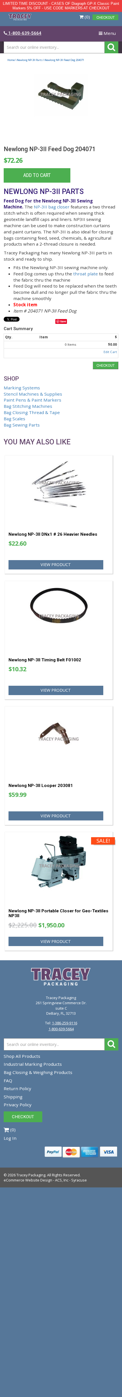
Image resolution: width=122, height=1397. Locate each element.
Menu (108, 34)
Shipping (13, 1097)
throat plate (85, 274)
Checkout (105, 365)
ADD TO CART (37, 175)
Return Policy (17, 1088)
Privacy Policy (17, 1104)
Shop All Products (22, 1056)
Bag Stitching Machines (28, 406)
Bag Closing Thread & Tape (32, 412)
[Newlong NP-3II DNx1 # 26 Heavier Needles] (59, 491)
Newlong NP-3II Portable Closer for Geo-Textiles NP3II (58, 913)
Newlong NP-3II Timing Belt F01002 (45, 659)
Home (11, 60)
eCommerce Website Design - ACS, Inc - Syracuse (45, 1180)
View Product (56, 564)
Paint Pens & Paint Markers (32, 400)
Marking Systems (22, 388)
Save (63, 321)
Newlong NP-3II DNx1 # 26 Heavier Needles (53, 534)
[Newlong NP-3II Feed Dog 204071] (61, 105)
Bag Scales (14, 418)
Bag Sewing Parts (22, 425)
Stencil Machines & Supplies (33, 394)
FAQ (8, 1080)
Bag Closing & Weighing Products (38, 1072)
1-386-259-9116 (64, 1022)
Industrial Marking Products (33, 1064)
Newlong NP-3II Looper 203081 (41, 785)
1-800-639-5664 (61, 1028)
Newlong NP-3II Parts (30, 60)
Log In (10, 1138)
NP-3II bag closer (52, 207)
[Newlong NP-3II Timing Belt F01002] (59, 617)
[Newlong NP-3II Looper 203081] (59, 742)
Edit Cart (110, 352)
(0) (86, 17)
